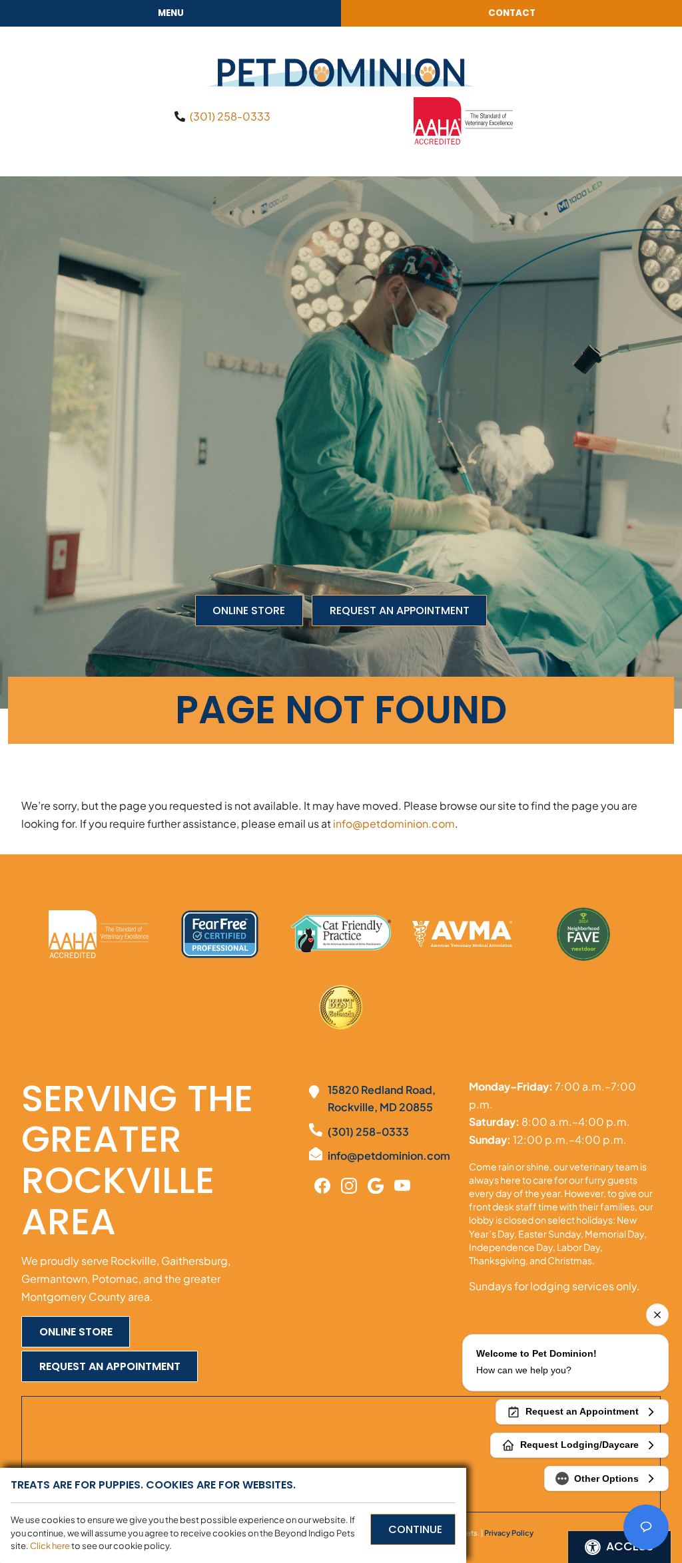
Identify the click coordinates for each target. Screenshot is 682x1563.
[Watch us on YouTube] (402, 1184)
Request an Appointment (400, 610)
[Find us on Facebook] (322, 1184)
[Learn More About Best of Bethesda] (341, 1008)
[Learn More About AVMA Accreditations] (462, 934)
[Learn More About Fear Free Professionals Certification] (220, 934)
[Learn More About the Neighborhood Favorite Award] (583, 934)
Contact (511, 13)
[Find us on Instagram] (349, 1184)
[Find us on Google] (376, 1184)
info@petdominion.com (394, 823)
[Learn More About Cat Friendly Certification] (341, 934)
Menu (171, 13)
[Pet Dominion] (341, 73)
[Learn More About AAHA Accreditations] (463, 119)
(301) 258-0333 (230, 116)
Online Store (248, 610)
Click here (50, 1545)
